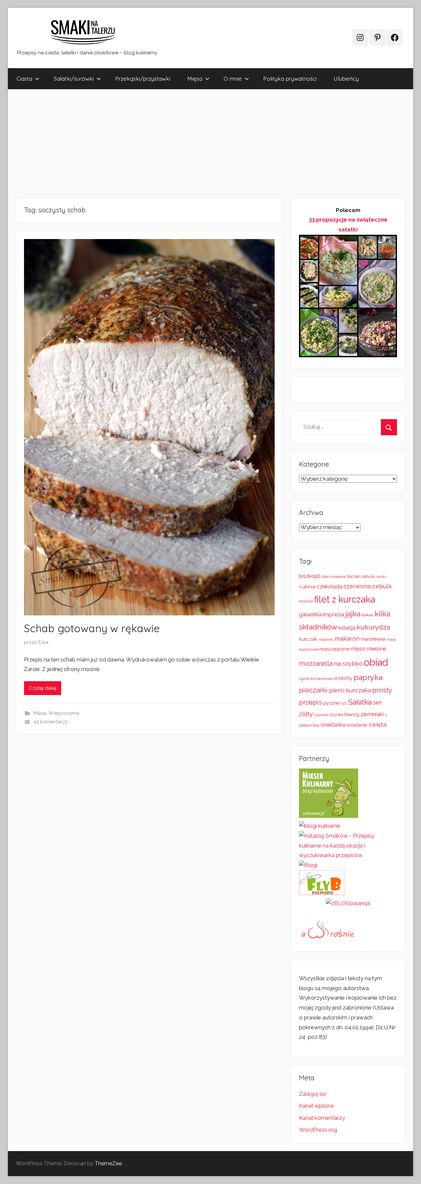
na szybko (348, 663)
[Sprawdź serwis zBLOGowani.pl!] (348, 903)
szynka (336, 714)
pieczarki (313, 690)
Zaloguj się (312, 1093)
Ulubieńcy (346, 78)
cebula (367, 576)
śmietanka (332, 725)
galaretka (310, 614)
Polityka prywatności (290, 78)
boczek (353, 576)
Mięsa (194, 78)
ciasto (381, 576)
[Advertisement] (205, 143)
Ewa (43, 642)
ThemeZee (108, 1163)
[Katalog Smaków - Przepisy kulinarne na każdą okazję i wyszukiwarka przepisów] (348, 855)
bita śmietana (333, 576)
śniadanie (357, 725)
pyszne (331, 703)
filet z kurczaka (344, 599)
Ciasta (24, 78)
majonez (326, 639)
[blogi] (308, 865)
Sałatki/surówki (74, 78)
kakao (367, 614)
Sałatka (360, 702)
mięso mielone (368, 649)
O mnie (233, 78)
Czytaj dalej (42, 688)
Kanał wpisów (316, 1105)
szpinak (321, 715)
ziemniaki (372, 714)
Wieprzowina (63, 713)
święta (377, 724)
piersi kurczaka (350, 690)
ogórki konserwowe (315, 678)
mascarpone (334, 649)
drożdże (306, 601)
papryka (368, 677)
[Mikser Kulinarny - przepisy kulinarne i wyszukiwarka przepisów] (328, 816)
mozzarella (316, 663)
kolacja (347, 628)
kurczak (308, 639)
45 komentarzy (50, 722)
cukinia (307, 587)
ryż (343, 703)
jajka (352, 613)
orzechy (342, 678)
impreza (333, 614)
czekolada (329, 586)
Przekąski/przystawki (142, 78)
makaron (347, 638)
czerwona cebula (367, 586)
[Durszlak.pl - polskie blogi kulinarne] (319, 825)
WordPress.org (318, 1129)
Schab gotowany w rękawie (92, 628)
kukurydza (373, 627)
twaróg (351, 714)
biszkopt (309, 576)
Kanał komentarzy (322, 1118)
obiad (376, 662)
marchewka (373, 639)
